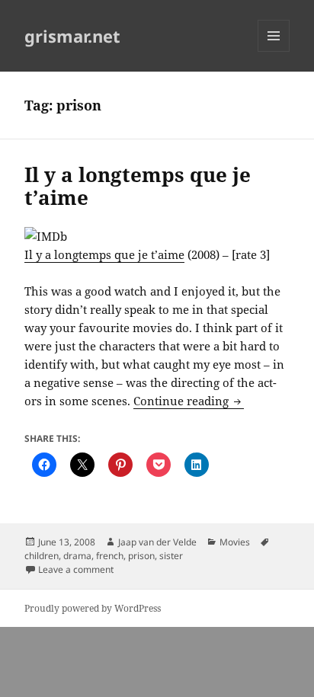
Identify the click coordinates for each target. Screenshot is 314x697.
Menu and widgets (274, 51)
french (109, 555)
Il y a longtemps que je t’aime (137, 186)
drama (77, 555)
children (41, 555)
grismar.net (72, 35)
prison (141, 555)
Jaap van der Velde (157, 542)
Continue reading (188, 400)
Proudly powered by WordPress (92, 608)
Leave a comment (76, 569)
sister (171, 555)
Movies (234, 542)
